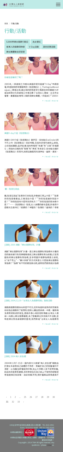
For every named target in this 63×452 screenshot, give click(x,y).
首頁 (6, 23)
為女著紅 (37, 41)
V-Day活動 (34, 46)
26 (31, 396)
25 (25, 396)
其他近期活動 (49, 46)
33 (18, 401)
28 (42, 396)
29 (48, 396)
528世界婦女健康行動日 (17, 41)
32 (13, 401)
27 (36, 396)
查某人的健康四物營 (15, 46)
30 (53, 396)
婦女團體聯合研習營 (15, 51)
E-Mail (49, 445)
